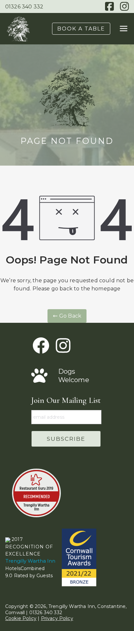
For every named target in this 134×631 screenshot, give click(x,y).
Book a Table (81, 29)
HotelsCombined (25, 568)
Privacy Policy (57, 618)
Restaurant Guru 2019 (36, 488)
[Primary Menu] (123, 28)
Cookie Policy (20, 618)
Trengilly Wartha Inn (36, 507)
